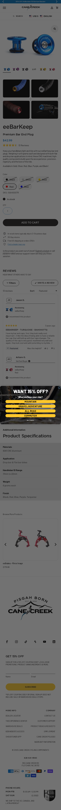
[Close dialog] (59, 387)
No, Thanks (30, 420)
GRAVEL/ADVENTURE (30, 406)
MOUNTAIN (30, 401)
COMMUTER (30, 415)
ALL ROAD (30, 410)
